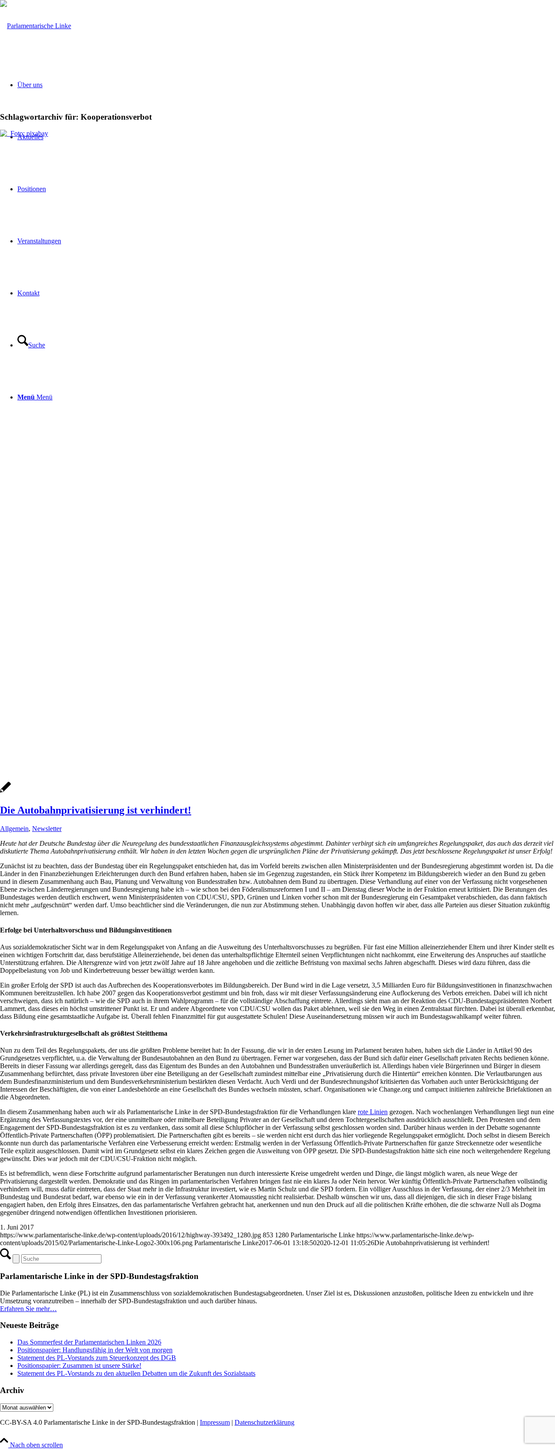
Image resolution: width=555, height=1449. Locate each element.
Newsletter (47, 828)
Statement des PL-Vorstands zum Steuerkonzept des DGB (96, 1357)
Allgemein (14, 828)
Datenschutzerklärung (264, 1422)
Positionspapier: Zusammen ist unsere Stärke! (79, 1365)
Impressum (215, 1422)
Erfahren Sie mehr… (28, 1308)
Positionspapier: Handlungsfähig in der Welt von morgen (95, 1350)
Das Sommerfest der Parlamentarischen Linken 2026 (89, 1342)
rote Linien (373, 1111)
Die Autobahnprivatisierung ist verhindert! (95, 810)
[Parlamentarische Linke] (35, 25)
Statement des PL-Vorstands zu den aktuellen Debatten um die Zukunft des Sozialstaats (136, 1373)
